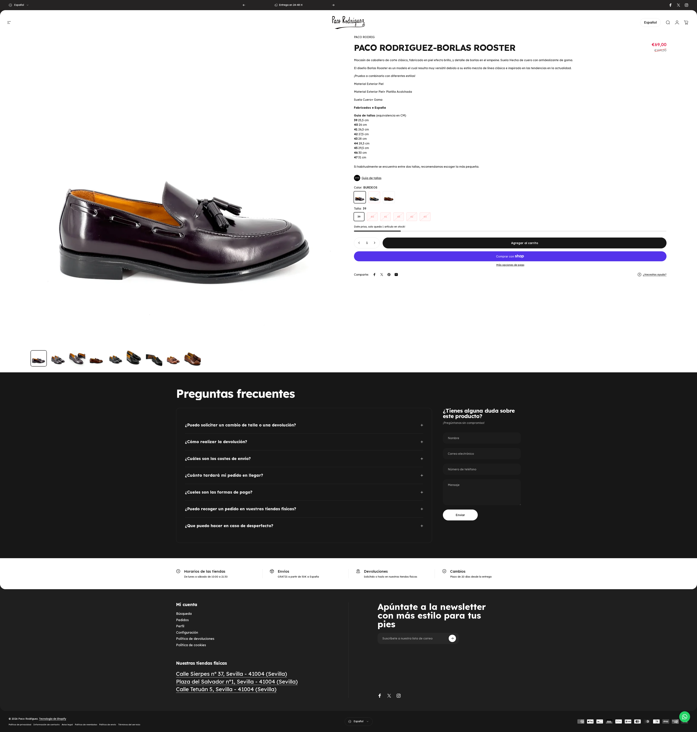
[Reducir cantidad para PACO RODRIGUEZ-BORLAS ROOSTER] (358, 243)
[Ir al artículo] (38, 358)
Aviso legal (67, 724)
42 (411, 216)
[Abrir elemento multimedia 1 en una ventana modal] (186, 191)
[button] (510, 178)
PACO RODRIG (364, 37)
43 (398, 216)
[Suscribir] (452, 638)
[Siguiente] (333, 5)
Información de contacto (46, 724)
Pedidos (182, 620)
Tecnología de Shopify (52, 718)
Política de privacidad (20, 724)
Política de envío (107, 724)
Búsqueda (184, 614)
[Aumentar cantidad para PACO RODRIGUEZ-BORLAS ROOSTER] (375, 243)
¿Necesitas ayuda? (655, 274)
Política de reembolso (86, 724)
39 (359, 216)
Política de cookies (191, 645)
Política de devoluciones (195, 639)
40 (372, 216)
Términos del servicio (129, 724)
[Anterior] (244, 5)
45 (425, 216)
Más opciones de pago (510, 264)
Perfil (180, 626)
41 (385, 216)
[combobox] (19, 5)
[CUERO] (389, 197)
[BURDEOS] (360, 197)
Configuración (187, 633)
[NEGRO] (374, 197)
